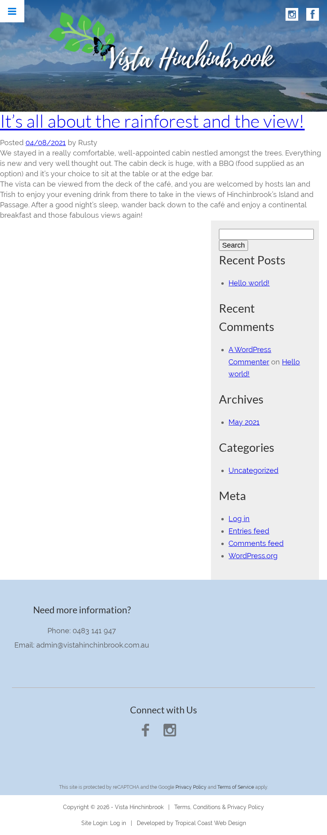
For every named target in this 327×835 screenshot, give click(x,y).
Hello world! (249, 283)
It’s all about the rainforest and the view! (152, 121)
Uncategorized (253, 470)
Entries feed (249, 531)
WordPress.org (253, 555)
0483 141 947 (94, 630)
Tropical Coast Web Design (210, 823)
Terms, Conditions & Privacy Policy (219, 807)
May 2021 (244, 422)
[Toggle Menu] (12, 11)
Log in (239, 518)
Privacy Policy (191, 787)
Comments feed (256, 543)
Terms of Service (235, 787)
